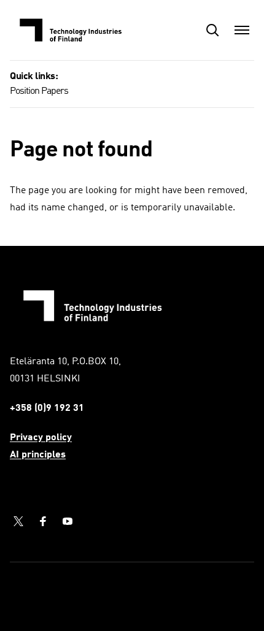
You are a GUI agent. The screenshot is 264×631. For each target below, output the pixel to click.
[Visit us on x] (18, 521)
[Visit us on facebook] (43, 521)
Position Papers (39, 91)
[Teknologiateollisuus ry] (71, 30)
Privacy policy (41, 438)
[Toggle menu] (242, 30)
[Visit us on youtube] (67, 521)
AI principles (38, 455)
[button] (212, 30)
